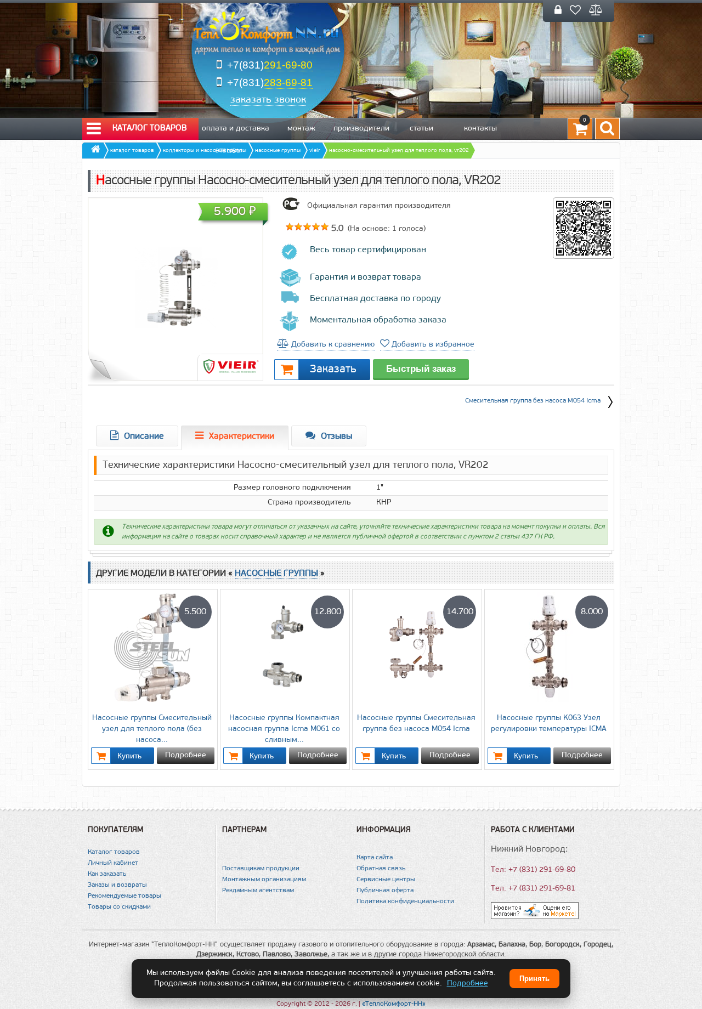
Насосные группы (276, 573)
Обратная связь (380, 868)
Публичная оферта (385, 890)
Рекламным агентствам (258, 890)
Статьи (421, 128)
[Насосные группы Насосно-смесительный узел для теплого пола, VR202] (175, 288)
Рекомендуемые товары (124, 896)
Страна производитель (309, 502)
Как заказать (107, 874)
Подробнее (185, 755)
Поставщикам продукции (260, 868)
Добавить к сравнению (332, 344)
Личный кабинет (113, 863)
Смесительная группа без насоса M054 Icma (533, 401)
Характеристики (241, 436)
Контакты (480, 128)
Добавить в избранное (431, 344)
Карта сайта (374, 857)
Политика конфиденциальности (405, 901)
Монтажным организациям (264, 879)
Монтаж (301, 128)
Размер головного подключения (292, 488)
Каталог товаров (149, 128)
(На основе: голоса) (386, 229)
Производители (361, 128)
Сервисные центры (385, 879)
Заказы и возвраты (117, 885)
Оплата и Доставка (235, 128)
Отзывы (228, 150)
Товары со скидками (119, 907)
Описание (144, 436)
